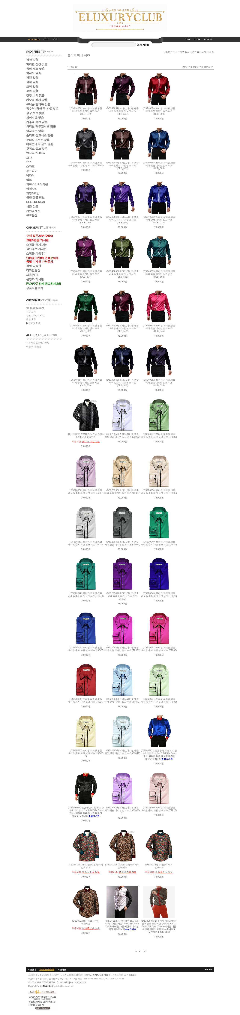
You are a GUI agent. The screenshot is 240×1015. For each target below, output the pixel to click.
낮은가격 (186, 67)
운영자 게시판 (35, 279)
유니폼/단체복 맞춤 (38, 104)
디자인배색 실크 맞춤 (39, 144)
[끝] (144, 950)
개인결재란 (33, 210)
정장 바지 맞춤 (35, 95)
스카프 (30, 166)
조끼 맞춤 (32, 86)
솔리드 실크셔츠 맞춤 (39, 135)
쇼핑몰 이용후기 (36, 253)
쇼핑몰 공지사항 (36, 244)
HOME (209, 969)
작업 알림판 (33, 265)
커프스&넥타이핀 (37, 184)
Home (167, 52)
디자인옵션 (33, 270)
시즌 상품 (32, 206)
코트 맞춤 (32, 90)
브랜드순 (208, 67)
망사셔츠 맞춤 (35, 130)
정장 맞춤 (32, 59)
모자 (29, 157)
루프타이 (32, 170)
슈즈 (29, 161)
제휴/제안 (32, 274)
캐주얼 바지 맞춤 (36, 99)
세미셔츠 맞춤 (35, 117)
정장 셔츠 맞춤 (35, 113)
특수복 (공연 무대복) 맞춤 (42, 108)
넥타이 (30, 175)
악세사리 (32, 188)
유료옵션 (32, 215)
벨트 (29, 179)
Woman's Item (35, 153)
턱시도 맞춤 (33, 73)
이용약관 (62, 969)
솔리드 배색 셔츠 (205, 52)
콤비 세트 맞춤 (35, 68)
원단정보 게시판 (36, 248)
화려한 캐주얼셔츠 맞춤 (41, 126)
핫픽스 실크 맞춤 (36, 148)
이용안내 (32, 969)
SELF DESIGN (35, 201)
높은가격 (197, 67)
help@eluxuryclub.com (75, 982)
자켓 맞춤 (32, 77)
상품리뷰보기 (34, 288)
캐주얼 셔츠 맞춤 (36, 122)
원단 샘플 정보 (35, 197)
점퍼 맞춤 (32, 81)
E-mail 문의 (34, 323)
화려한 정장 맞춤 (36, 64)
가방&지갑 (33, 193)
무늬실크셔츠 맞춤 (38, 139)
